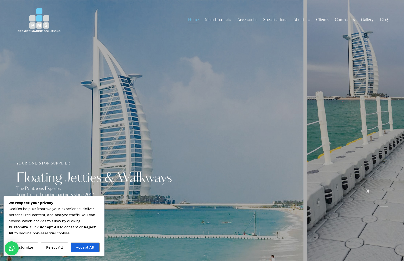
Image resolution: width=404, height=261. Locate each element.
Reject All (54, 247)
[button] (12, 248)
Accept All (85, 247)
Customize (23, 247)
